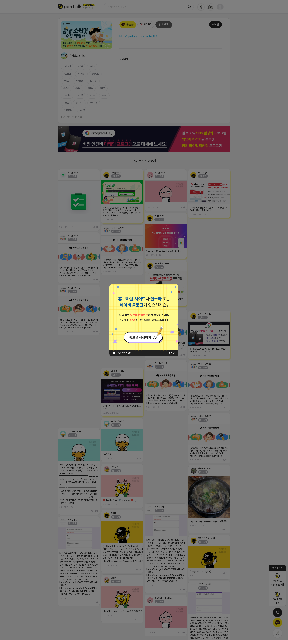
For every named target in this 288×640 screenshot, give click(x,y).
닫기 (170, 353)
